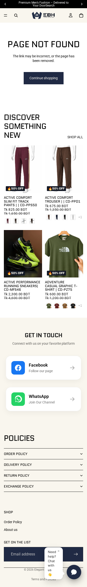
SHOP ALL (75, 137)
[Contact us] (74, 572)
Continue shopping (43, 78)
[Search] (16, 15)
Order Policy (16, 453)
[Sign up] (76, 554)
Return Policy (16, 475)
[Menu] (5, 15)
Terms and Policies (43, 579)
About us (10, 530)
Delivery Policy (18, 464)
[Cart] (81, 15)
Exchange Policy (19, 486)
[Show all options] (80, 217)
